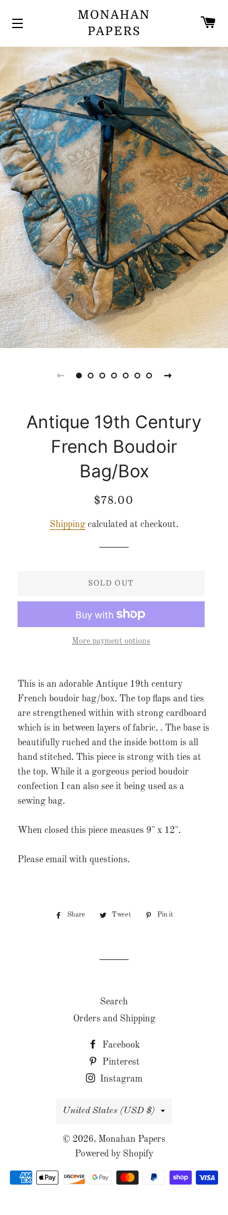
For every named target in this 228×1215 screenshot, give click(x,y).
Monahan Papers (114, 23)
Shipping (67, 524)
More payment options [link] (111, 641)
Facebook (120, 1045)
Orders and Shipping (114, 1019)
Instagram (120, 1079)
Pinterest (120, 1062)
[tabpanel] (114, 196)
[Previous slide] (60, 375)
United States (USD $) (109, 1111)
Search (114, 1002)
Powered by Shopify (114, 1154)
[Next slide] (168, 375)
